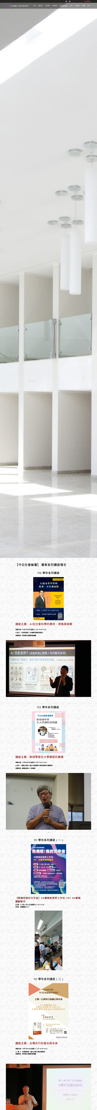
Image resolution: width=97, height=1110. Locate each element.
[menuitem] (35, 6)
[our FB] (66, 1)
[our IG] (69, 1)
